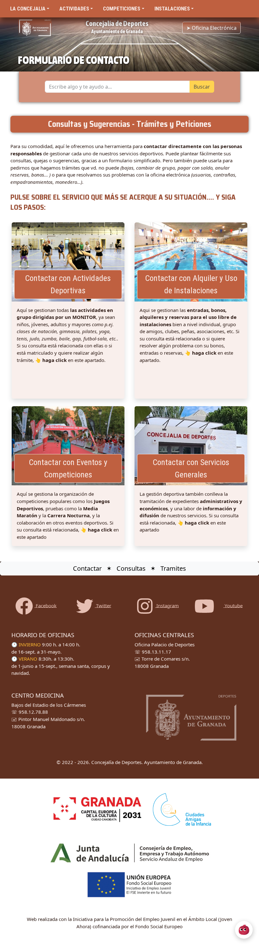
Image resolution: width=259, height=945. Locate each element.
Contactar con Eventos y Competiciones (68, 468)
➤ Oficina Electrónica (211, 27)
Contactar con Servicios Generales (191, 468)
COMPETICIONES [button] (121, 9)
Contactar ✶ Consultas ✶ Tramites (129, 568)
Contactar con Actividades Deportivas (68, 284)
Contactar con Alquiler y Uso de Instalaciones (191, 284)
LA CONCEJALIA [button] (27, 9)
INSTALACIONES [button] (172, 9)
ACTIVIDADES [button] (74, 9)
